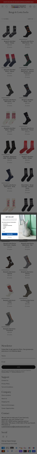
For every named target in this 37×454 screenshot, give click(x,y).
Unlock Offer (10, 234)
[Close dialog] (35, 216)
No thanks (10, 237)
